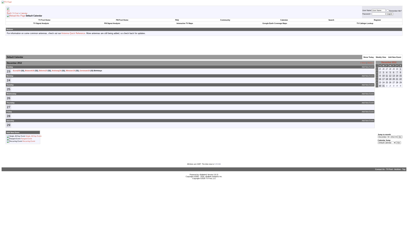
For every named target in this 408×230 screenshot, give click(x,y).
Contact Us (380, 169)
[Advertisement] (204, 45)
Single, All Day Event (33, 136)
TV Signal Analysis (41, 23)
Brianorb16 (29, 71)
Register (377, 20)
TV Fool (15, 13)
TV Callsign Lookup (365, 23)
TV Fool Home (44, 20)
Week (363, 63)
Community (225, 20)
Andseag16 (56, 71)
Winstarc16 (70, 71)
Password (366, 14)
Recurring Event (28, 141)
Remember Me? (395, 11)
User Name (366, 10)
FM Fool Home (122, 20)
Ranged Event (26, 139)
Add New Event (394, 57)
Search (331, 20)
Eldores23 (43, 71)
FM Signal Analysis (112, 23)
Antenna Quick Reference (73, 33)
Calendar (23, 13)
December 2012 (388, 62)
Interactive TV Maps (185, 23)
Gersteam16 (85, 71)
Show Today (368, 57)
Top (403, 169)
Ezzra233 (16, 71)
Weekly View (381, 57)
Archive (397, 169)
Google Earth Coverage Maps (274, 23)
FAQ (177, 20)
